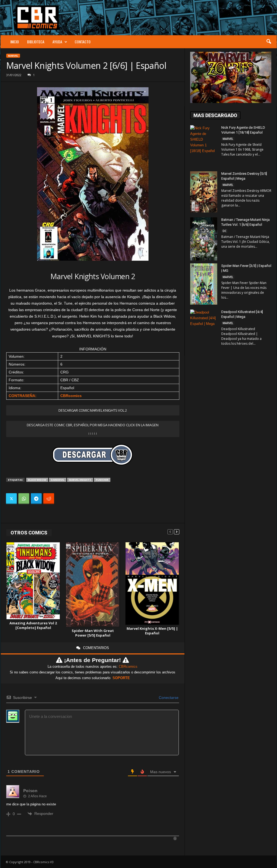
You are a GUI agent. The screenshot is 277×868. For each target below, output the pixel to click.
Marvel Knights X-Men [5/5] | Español (152, 630)
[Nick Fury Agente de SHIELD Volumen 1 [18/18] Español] (203, 145)
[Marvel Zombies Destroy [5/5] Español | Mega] (203, 191)
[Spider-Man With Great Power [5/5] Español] (93, 584)
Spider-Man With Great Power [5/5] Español (93, 633)
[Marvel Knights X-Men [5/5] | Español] (152, 583)
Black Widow (37, 480)
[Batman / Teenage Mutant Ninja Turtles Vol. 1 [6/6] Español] (203, 238)
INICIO (14, 41)
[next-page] (176, 531)
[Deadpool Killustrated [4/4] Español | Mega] (203, 329)
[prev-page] (170, 531)
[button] (269, 42)
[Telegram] (36, 498)
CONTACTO (83, 41)
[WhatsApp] (23, 498)
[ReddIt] (48, 498)
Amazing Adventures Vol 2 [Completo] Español (33, 625)
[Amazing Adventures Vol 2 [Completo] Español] (33, 580)
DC (224, 231)
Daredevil (57, 480)
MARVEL (13, 55)
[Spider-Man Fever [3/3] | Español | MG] (203, 284)
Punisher (102, 480)
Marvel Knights (80, 480)
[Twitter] (11, 498)
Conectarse (168, 697)
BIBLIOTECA (35, 41)
